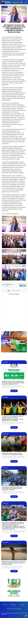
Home (5, 604)
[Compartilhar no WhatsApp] (25, 286)
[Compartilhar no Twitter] (23, 286)
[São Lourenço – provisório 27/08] (14, 587)
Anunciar (13, 604)
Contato (22, 604)
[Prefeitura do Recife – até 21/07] (14, 341)
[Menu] (25, 2)
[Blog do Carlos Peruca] (6, 2)
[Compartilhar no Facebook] (21, 286)
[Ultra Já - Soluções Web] (26, 615)
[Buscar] (21, 2)
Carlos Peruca (9, 284)
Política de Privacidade (14, 609)
